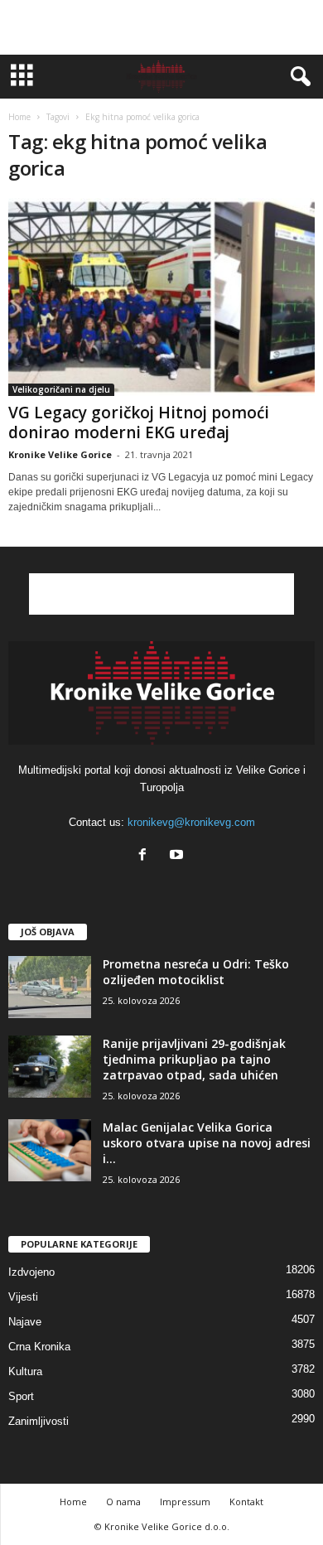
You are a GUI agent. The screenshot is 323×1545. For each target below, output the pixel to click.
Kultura (25, 1371)
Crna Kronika (39, 1346)
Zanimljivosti (38, 1421)
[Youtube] (178, 856)
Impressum (185, 1501)
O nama (123, 1501)
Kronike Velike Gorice (60, 454)
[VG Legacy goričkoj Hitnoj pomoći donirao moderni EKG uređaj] (161, 297)
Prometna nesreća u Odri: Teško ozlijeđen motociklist (196, 971)
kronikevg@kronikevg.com (191, 822)
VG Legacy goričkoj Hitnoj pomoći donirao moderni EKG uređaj (138, 422)
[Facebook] (146, 856)
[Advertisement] (161, 27)
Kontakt (246, 1501)
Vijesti (23, 1297)
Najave (24, 1322)
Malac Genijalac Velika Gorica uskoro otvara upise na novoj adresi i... (207, 1142)
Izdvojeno (31, 1272)
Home (19, 117)
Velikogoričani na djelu (61, 389)
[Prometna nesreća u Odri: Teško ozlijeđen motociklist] (49, 987)
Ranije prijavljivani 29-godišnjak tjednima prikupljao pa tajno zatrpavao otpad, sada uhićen (194, 1059)
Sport (21, 1396)
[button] (297, 77)
